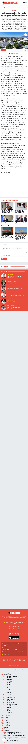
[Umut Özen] (3, 288)
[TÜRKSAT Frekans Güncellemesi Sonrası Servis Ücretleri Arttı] (21, 205)
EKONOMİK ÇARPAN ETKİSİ (14, 283)
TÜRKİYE (14, 10)
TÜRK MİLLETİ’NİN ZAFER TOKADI (16, 295)
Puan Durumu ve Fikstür (19, 648)
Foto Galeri (7, 715)
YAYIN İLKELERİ (21, 660)
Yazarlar (6, 719)
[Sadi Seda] (3, 275)
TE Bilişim (17, 665)
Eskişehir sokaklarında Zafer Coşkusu (14, 289)
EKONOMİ (9, 677)
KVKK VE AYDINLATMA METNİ (10, 660)
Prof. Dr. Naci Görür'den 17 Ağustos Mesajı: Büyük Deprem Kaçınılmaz (7, 211)
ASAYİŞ (3, 7)
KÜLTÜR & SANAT (12, 704)
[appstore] (14, 638)
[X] (13, 634)
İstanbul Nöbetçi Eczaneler (6, 644)
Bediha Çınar (11, 300)
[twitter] (15, 670)
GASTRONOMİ (11, 699)
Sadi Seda (10, 274)
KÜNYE (23, 659)
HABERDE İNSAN (10, 7)
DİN (8, 691)
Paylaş (4, 50)
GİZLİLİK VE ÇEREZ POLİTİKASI (9, 659)
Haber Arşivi (6, 654)
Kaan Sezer (10, 305)
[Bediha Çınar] (3, 301)
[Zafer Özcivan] (3, 282)
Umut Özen (10, 286)
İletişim (6, 728)
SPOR (8, 710)
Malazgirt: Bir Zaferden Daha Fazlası (16, 301)
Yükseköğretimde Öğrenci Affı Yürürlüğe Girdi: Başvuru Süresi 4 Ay (7, 236)
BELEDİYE (10, 686)
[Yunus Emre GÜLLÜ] (3, 294)
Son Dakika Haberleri (20, 651)
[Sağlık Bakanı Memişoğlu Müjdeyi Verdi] (21, 218)
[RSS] (18, 634)
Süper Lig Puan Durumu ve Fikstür (16, 737)
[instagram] (22, 670)
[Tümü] (26, 266)
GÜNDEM (9, 679)
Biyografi (7, 724)
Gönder (4, 258)
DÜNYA (9, 692)
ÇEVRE (9, 689)
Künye (6, 727)
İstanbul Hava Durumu (21, 643)
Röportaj (7, 722)
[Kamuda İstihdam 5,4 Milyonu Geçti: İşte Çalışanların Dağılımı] (7, 218)
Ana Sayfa (7, 672)
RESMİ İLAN (14, 662)
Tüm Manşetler (6, 651)
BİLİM (8, 687)
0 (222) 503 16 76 (15, 626)
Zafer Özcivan (11, 281)
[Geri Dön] (4, 740)
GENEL (9, 700)
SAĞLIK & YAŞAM (12, 676)
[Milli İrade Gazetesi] (9, 2)
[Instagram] (15, 634)
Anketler (7, 725)
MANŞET (9, 707)
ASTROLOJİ (10, 684)
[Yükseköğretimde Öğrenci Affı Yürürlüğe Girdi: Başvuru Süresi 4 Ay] (7, 230)
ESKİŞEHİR (10, 696)
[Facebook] (10, 634)
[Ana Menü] (26, 2)
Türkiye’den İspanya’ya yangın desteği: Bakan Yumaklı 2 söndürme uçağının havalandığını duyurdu (20, 237)
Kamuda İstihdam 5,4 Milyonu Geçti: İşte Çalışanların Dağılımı (6, 224)
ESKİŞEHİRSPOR (21, 7)
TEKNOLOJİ (10, 681)
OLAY (8, 709)
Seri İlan (6, 720)
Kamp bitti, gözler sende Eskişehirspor (13, 308)
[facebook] (8, 670)
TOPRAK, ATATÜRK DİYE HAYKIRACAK (14, 277)
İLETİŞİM (19, 659)
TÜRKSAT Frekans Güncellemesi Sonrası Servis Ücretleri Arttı (20, 211)
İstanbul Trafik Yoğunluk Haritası (6, 648)
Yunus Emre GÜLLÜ (12, 293)
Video (6, 717)
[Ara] (24, 2)
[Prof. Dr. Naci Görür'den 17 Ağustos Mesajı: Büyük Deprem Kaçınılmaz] (7, 205)
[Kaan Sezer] (3, 307)
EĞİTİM (9, 694)
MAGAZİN (9, 705)
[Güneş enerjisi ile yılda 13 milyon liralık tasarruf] (14, 40)
